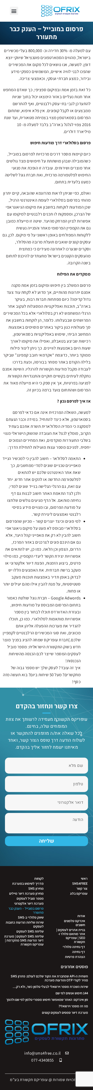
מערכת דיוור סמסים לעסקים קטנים (65, 1012)
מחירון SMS (36, 888)
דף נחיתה (78, 951)
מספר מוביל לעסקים (30, 898)
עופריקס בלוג (79, 893)
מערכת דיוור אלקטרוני (29, 903)
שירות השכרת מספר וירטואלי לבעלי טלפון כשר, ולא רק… (50, 986)
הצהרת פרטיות (75, 956)
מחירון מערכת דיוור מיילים (26, 893)
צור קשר (82, 888)
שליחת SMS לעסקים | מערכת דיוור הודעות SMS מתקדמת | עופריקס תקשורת (24, 940)
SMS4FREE (80, 883)
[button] (14, 11)
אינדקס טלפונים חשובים (74, 923)
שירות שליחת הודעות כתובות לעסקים (25, 924)
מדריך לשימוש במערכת (28, 883)
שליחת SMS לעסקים (30, 931)
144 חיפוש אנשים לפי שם (72, 993)
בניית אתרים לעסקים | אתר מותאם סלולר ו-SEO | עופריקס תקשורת (70, 936)
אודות (81, 916)
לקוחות (39, 878)
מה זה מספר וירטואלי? (73, 1006)
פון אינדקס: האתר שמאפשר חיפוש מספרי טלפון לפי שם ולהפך (47, 999)
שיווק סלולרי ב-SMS (31, 917)
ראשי (84, 878)
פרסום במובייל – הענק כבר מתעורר (26, 910)
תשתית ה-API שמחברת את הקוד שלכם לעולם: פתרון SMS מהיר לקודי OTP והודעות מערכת (49, 978)
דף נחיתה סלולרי (74, 947)
